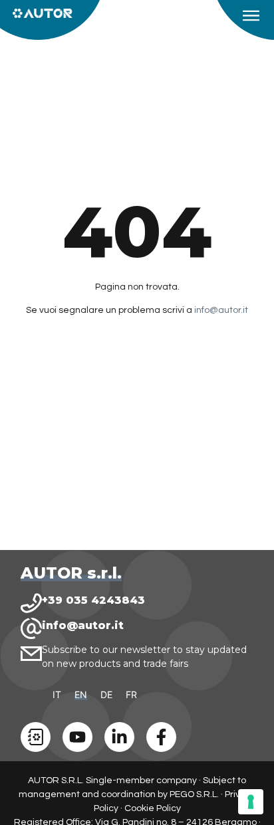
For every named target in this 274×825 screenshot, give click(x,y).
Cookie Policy (152, 808)
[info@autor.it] (31, 628)
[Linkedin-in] (119, 737)
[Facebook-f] (161, 737)
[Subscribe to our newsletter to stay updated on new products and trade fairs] (31, 653)
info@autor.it (221, 310)
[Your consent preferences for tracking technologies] (250, 801)
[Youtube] (77, 737)
